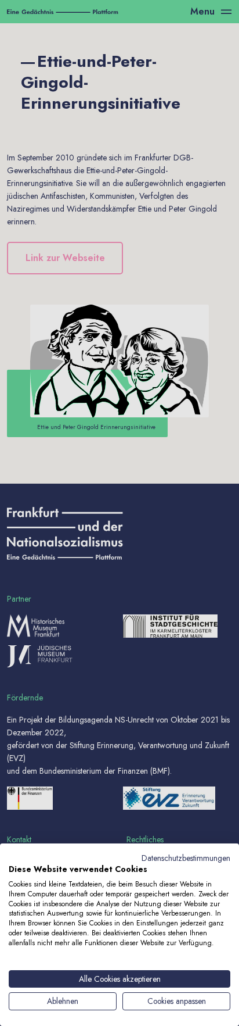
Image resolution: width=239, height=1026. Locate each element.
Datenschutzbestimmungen (186, 858)
